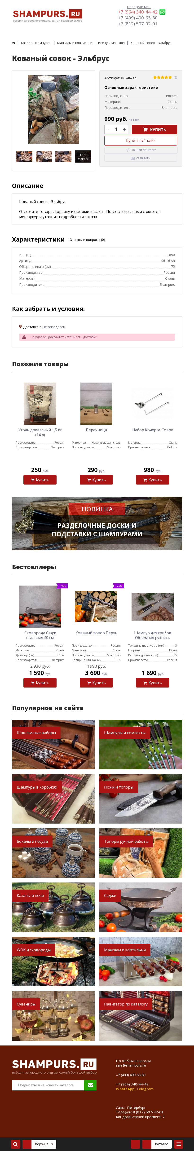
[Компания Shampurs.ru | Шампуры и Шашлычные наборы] (13, 42)
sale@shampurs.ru (131, 1065)
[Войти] (135, 1144)
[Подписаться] (90, 1085)
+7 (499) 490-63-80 (138, 18)
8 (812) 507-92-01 (148, 1112)
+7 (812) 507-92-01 (138, 24)
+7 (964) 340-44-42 (138, 12)
